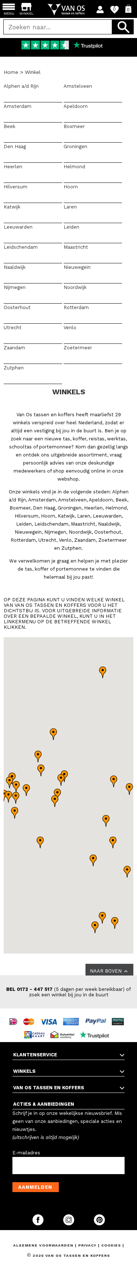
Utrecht (13, 327)
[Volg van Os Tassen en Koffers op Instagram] (69, 1223)
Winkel (33, 72)
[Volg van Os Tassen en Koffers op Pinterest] (99, 1223)
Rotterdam (76, 307)
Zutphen (14, 368)
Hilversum (15, 186)
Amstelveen (78, 86)
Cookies (111, 1245)
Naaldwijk (15, 267)
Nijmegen (15, 287)
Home (11, 72)
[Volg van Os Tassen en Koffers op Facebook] (38, 1223)
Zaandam (14, 347)
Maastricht (76, 247)
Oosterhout (17, 307)
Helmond (74, 166)
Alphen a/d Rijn (21, 86)
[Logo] (68, 9)
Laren (70, 207)
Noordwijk (75, 287)
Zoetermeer (78, 347)
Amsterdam (17, 106)
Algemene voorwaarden (44, 1245)
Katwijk (12, 207)
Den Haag (15, 146)
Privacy (88, 1245)
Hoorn (71, 186)
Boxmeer (74, 126)
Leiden (71, 227)
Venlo (70, 327)
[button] (26, 790)
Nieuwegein (77, 267)
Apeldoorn (76, 106)
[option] (68, 46)
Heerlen (13, 166)
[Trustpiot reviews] (96, 1028)
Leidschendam (21, 247)
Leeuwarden (18, 227)
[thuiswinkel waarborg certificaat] (64, 1028)
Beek (9, 126)
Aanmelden (35, 1187)
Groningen (75, 146)
